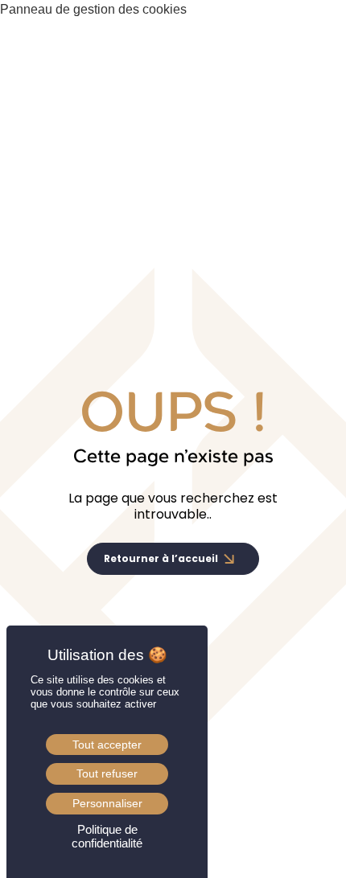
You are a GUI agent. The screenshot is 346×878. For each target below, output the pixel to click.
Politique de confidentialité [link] (107, 836)
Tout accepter (107, 744)
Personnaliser (107, 803)
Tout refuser (107, 773)
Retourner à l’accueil (161, 558)
